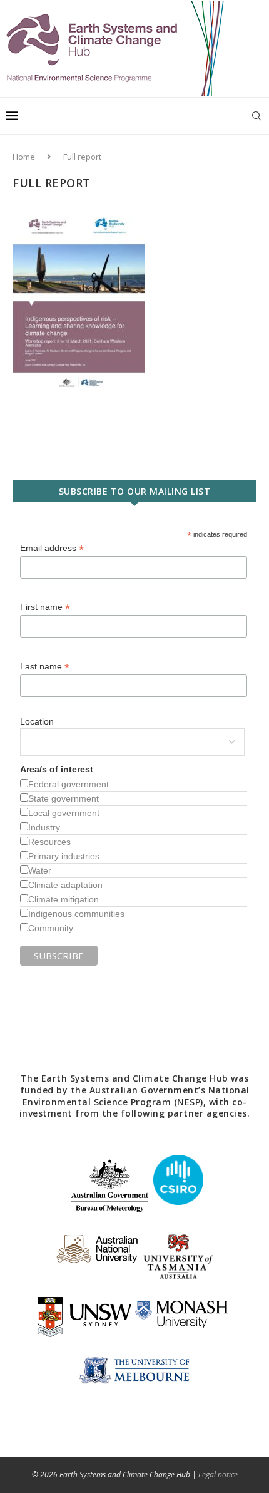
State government (63, 798)
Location (37, 721)
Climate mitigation (63, 899)
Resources (49, 842)
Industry (44, 827)
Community (50, 928)
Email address (52, 548)
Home (24, 156)
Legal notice (218, 1474)
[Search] (256, 116)
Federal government (68, 784)
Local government (63, 813)
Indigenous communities (76, 914)
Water (39, 870)
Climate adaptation (65, 885)
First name (45, 607)
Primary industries (63, 856)
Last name (44, 667)
